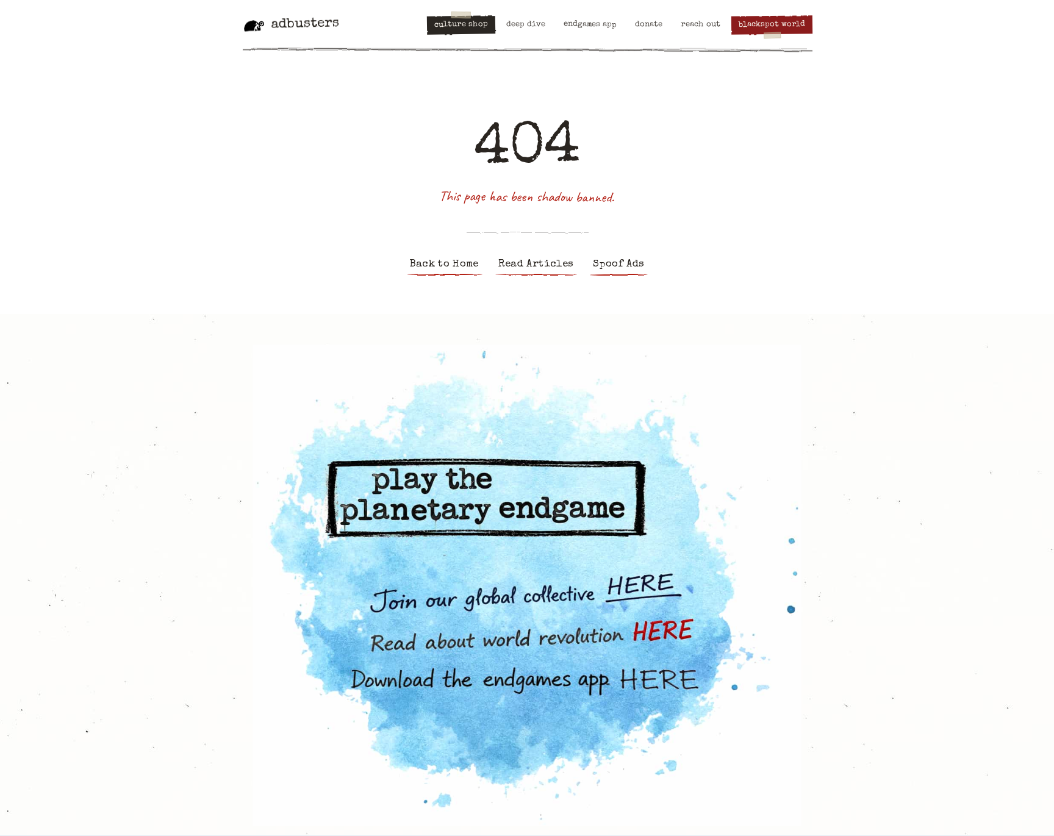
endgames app (590, 24)
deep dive (525, 25)
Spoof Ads (618, 264)
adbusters (305, 24)
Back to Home (444, 264)
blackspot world (772, 25)
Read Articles (535, 264)
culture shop (461, 25)
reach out (700, 25)
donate (648, 25)
